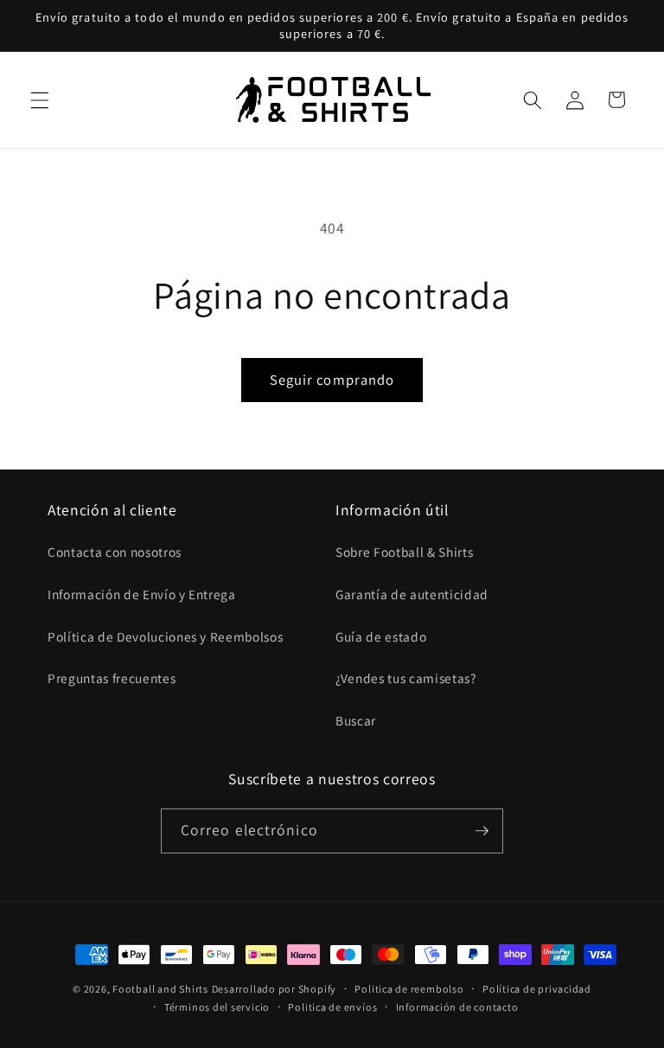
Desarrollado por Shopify (274, 988)
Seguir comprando (332, 379)
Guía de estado (380, 636)
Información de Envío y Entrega (142, 594)
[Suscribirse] (481, 830)
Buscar (355, 720)
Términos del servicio (217, 1006)
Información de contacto (457, 1006)
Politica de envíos (332, 1006)
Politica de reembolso (408, 988)
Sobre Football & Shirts (404, 551)
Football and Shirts (160, 988)
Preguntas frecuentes (112, 678)
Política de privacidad (536, 988)
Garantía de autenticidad (411, 594)
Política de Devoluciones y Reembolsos (165, 636)
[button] (40, 99)
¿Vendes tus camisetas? (405, 678)
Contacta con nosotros (115, 551)
